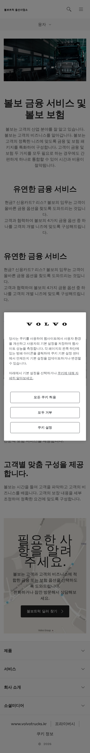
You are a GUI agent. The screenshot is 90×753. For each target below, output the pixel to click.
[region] (45, 376)
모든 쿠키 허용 (45, 397)
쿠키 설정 (45, 427)
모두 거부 (45, 412)
